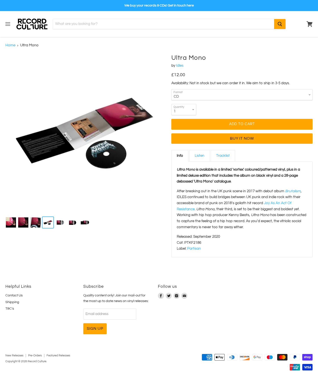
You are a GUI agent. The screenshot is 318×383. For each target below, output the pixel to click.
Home (10, 45)
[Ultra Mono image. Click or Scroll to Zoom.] (84, 133)
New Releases (14, 355)
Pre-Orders (35, 355)
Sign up (95, 328)
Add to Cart (242, 124)
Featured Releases (58, 355)
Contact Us (14, 295)
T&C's (9, 308)
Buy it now (242, 138)
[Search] (280, 24)
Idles (179, 66)
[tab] (179, 156)
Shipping (12, 302)
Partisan (194, 248)
